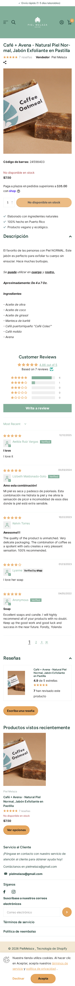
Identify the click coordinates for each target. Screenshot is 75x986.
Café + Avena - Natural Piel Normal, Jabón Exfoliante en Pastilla (23, 801)
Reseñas (11, 658)
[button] (13, 199)
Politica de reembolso (19, 931)
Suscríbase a (67, 912)
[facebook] (4, 891)
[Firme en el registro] (61, 22)
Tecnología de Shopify (52, 948)
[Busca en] (13, 22)
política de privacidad (41, 968)
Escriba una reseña (20, 710)
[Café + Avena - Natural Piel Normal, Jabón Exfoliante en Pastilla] (24, 759)
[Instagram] (13, 892)
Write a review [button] (37, 408)
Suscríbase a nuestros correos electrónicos (25, 900)
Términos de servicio (18, 922)
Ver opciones (16, 830)
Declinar (18, 978)
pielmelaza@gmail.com (25, 874)
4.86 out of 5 (48, 365)
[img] (12, 435)
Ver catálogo (5, 22)
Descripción (15, 236)
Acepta (43, 978)
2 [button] (36, 642)
